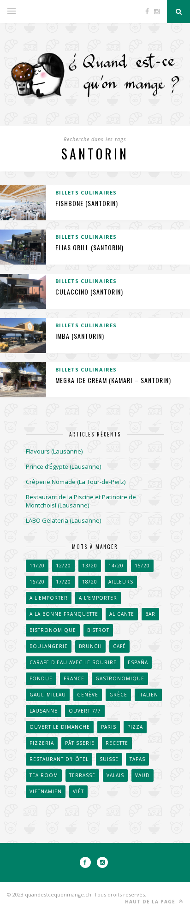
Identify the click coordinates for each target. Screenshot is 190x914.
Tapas (137, 759)
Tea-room (44, 775)
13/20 (89, 565)
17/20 (63, 581)
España (138, 662)
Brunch (90, 646)
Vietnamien (46, 791)
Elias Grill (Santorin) (89, 247)
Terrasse (82, 775)
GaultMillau (48, 694)
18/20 (89, 581)
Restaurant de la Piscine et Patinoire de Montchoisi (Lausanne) (81, 501)
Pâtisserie (80, 743)
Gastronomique (119, 678)
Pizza (135, 727)
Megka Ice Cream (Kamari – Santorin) (113, 380)
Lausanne (44, 711)
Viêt (78, 791)
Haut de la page (151, 901)
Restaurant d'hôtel (59, 759)
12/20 (63, 565)
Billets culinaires (86, 192)
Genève (87, 694)
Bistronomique (53, 630)
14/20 (116, 565)
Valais (115, 775)
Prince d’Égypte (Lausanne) (63, 466)
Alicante (121, 614)
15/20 (142, 565)
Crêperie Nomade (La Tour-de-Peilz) (75, 482)
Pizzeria (42, 743)
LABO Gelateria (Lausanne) (63, 520)
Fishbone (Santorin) (86, 203)
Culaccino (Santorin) (89, 291)
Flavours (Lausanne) (54, 451)
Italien (148, 694)
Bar (150, 614)
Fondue (41, 678)
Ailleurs (120, 581)
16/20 (37, 581)
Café (119, 646)
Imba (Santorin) (79, 336)
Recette (117, 743)
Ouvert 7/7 (85, 711)
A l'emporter (49, 598)
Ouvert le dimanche (60, 727)
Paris (108, 727)
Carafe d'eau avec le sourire (73, 662)
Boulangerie (49, 646)
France (74, 678)
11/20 (37, 565)
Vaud (142, 775)
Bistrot (98, 630)
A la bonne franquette (64, 614)
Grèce (118, 694)
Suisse (109, 759)
